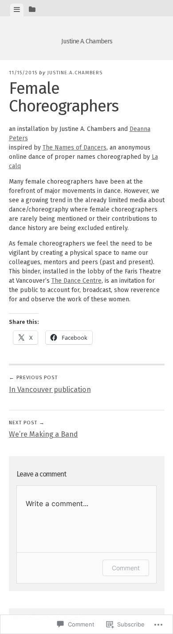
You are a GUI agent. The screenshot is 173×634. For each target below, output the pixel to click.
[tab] (17, 10)
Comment (126, 568)
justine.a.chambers (74, 72)
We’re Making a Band (43, 429)
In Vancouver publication (50, 384)
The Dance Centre (76, 280)
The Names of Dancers (74, 147)
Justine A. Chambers (86, 41)
